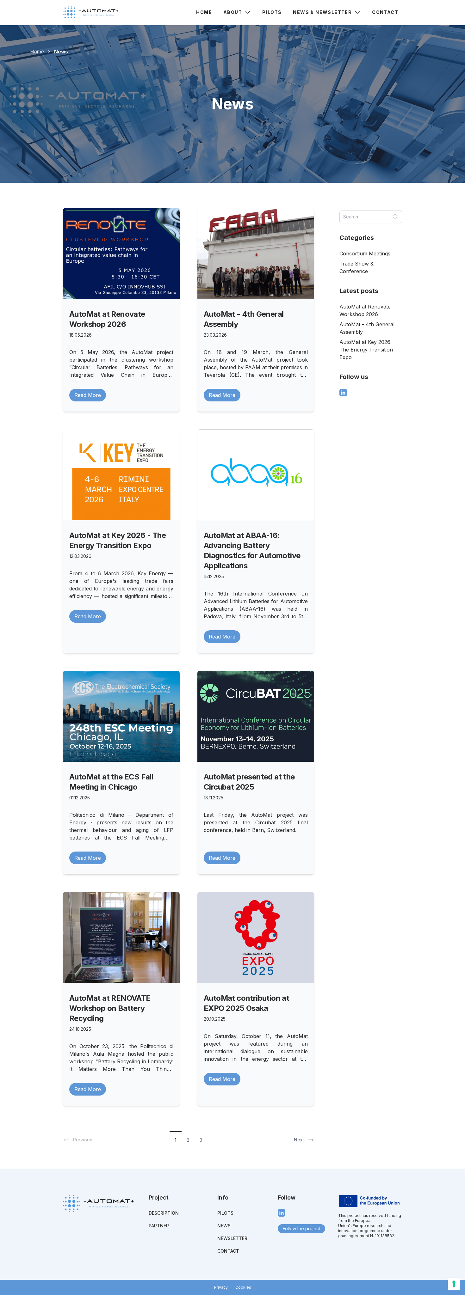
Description (164, 1213)
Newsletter (232, 1238)
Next (299, 1139)
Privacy (221, 1287)
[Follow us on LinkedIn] (343, 392)
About (232, 12)
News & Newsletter (322, 12)
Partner (159, 1225)
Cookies (243, 1287)
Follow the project (301, 1228)
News (224, 1225)
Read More (87, 395)
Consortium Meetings (364, 253)
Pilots (272, 12)
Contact (385, 12)
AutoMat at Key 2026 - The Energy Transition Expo (366, 349)
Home (204, 12)
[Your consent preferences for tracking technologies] (454, 1284)
